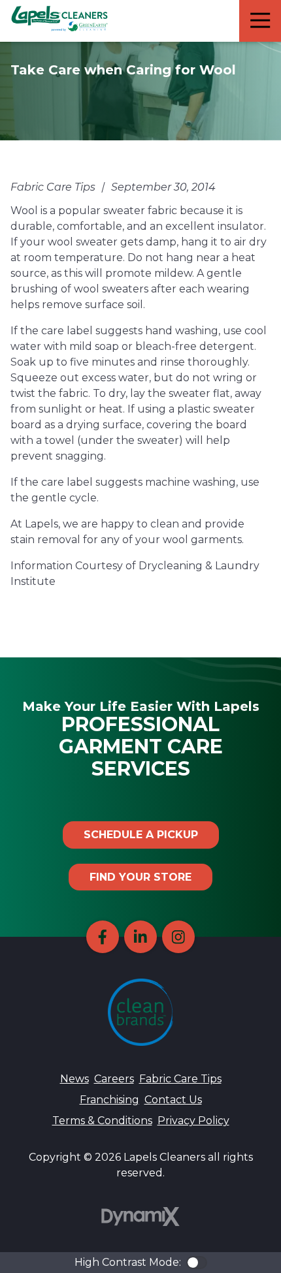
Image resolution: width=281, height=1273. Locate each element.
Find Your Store (140, 877)
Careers (114, 1079)
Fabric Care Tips (180, 1079)
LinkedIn (140, 936)
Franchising (109, 1099)
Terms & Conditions (102, 1120)
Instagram (178, 936)
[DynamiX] (140, 1216)
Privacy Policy (193, 1120)
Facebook (102, 936)
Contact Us (173, 1099)
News (74, 1079)
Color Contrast (196, 1262)
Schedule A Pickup (141, 834)
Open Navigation (260, 21)
